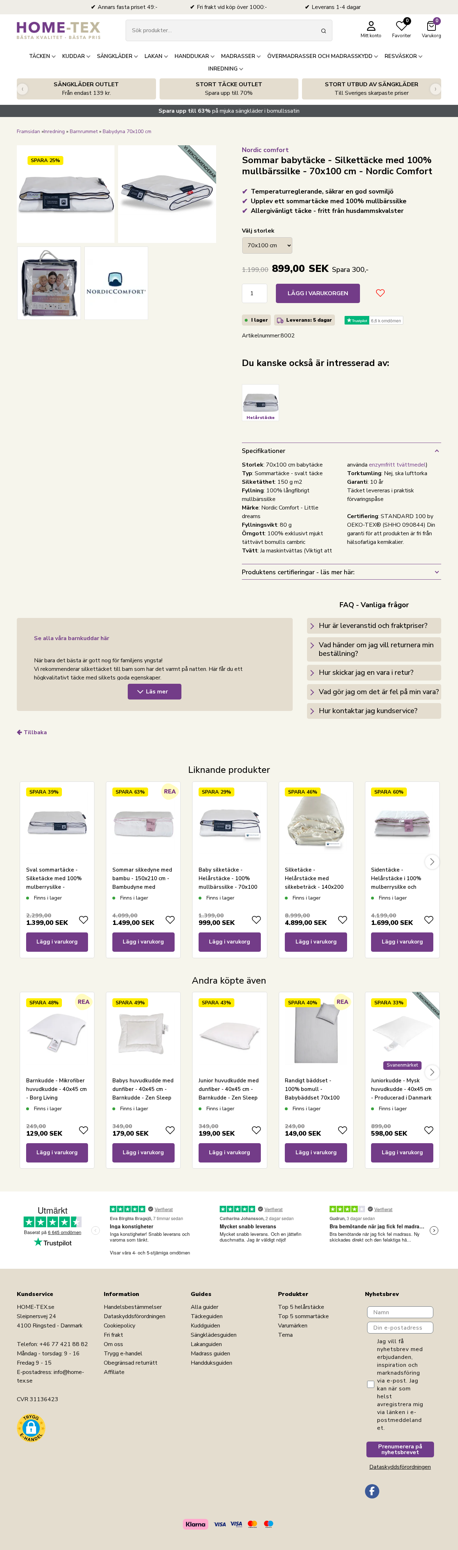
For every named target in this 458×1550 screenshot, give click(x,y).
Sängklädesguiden (214, 1335)
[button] (31, 1428)
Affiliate (114, 1372)
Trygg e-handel (123, 1354)
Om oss (113, 1344)
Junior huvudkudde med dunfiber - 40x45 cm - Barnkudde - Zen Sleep (229, 1089)
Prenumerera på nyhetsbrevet (400, 1449)
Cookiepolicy (119, 1326)
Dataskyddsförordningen (134, 1316)
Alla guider (204, 1307)
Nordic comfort (265, 150)
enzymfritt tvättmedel (397, 465)
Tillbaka (35, 732)
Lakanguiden (206, 1344)
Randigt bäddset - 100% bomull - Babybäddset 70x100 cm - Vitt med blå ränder (312, 1097)
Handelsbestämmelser (133, 1307)
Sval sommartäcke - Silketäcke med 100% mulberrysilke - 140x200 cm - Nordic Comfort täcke (54, 887)
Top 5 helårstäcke (301, 1307)
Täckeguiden (207, 1316)
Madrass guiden (210, 1354)
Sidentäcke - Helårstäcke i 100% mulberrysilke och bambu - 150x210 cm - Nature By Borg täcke (399, 887)
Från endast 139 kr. (86, 89)
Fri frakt (113, 1335)
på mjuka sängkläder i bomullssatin (229, 111)
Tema (285, 1335)
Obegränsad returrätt (130, 1363)
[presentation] (22, 88)
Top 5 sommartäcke (303, 1316)
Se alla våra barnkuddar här (71, 638)
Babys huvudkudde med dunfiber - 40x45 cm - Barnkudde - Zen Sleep (143, 1089)
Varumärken (292, 1326)
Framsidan (28, 131)
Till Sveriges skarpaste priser (371, 89)
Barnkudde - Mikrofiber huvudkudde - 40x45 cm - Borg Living (56, 1089)
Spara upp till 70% (229, 89)
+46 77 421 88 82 (63, 1344)
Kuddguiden (205, 1326)
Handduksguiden (211, 1363)
